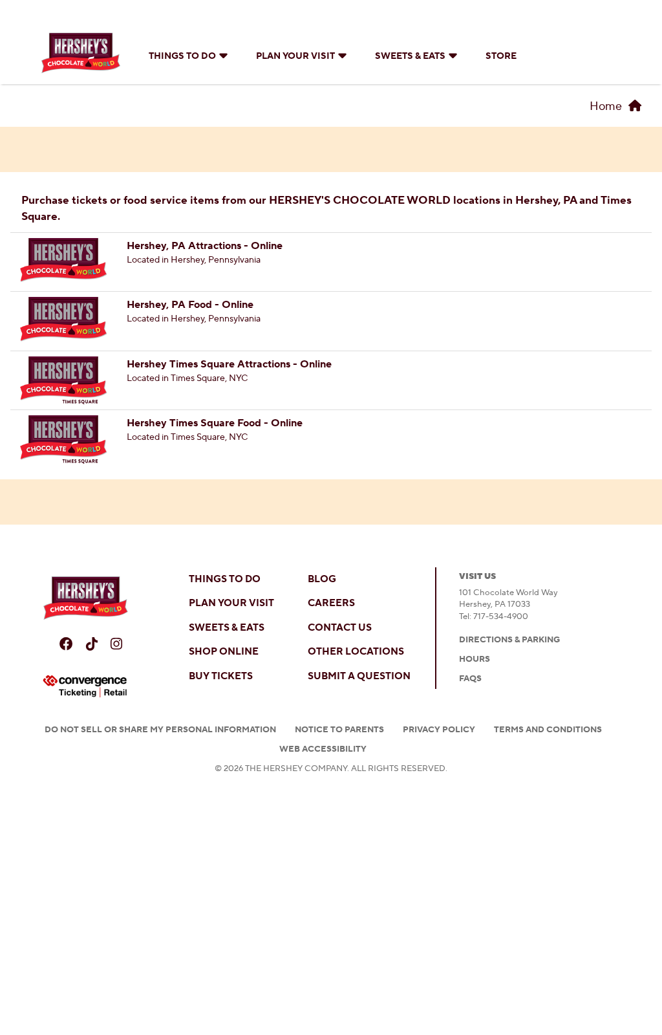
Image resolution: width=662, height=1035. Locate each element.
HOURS (474, 659)
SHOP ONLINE (224, 652)
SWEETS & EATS (226, 628)
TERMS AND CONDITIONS (548, 729)
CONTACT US (340, 628)
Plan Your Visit (295, 56)
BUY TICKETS (221, 676)
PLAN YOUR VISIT (231, 603)
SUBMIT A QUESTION (359, 676)
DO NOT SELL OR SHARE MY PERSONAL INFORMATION (160, 729)
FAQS (470, 678)
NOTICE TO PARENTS (339, 729)
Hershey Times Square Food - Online (215, 423)
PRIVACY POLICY (439, 729)
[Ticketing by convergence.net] (85, 686)
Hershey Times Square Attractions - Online (229, 364)
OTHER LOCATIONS (356, 652)
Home (606, 106)
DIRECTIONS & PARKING (509, 640)
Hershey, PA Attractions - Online (205, 245)
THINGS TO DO (225, 579)
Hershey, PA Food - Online (190, 304)
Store (501, 56)
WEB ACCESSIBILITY (323, 749)
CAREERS (331, 603)
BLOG (322, 579)
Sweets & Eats (410, 56)
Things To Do (182, 56)
